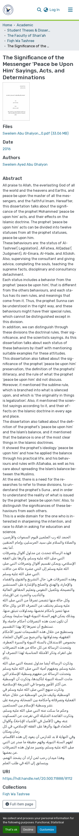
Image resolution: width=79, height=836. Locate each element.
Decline (28, 829)
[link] (39, 133)
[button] (8, 9)
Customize (47, 829)
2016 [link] (7, 149)
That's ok (11, 829)
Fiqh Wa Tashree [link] (20, 41)
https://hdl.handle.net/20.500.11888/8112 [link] (37, 778)
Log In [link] (55, 10)
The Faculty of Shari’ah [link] (26, 35)
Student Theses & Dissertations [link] (29, 30)
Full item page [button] (21, 804)
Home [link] (7, 25)
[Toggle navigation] (70, 10)
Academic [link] (25, 25)
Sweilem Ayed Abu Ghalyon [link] (25, 164)
